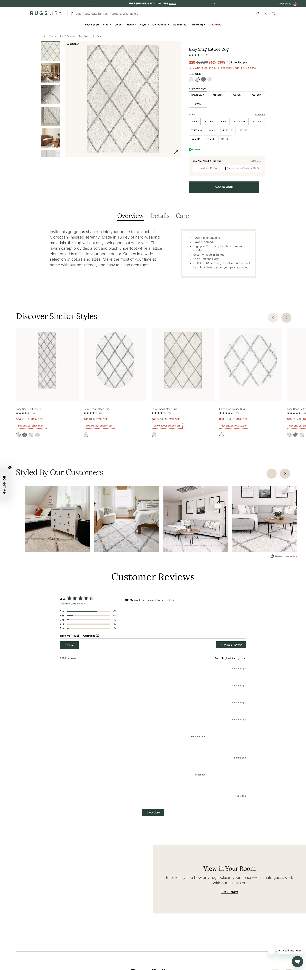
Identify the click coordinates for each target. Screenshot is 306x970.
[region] (185, 618)
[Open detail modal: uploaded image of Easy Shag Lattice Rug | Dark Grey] (126, 519)
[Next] (285, 474)
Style (143, 24)
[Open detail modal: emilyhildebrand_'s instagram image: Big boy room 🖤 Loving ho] (57, 519)
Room (130, 24)
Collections (159, 24)
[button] (199, 54)
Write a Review (234, 645)
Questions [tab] (91, 636)
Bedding (197, 24)
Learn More (256, 161)
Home (44, 36)
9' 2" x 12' (228, 130)
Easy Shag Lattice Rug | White (86, 685)
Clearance (215, 24)
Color (118, 24)
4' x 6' (223, 121)
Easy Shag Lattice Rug (90, 36)
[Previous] (272, 474)
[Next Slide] (243, 618)
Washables (179, 24)
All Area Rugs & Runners (63, 36)
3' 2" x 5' (209, 121)
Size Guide (260, 114)
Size (106, 24)
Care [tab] (182, 216)
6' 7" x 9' (257, 121)
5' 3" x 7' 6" (240, 121)
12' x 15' (210, 139)
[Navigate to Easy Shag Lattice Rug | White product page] (47, 361)
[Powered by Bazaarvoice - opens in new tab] (284, 556)
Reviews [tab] (69, 636)
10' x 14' (195, 139)
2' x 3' (194, 121)
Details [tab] (159, 216)
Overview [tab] (130, 216)
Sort (217, 658)
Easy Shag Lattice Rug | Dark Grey (88, 807)
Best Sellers (92, 24)
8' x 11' (212, 130)
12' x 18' (225, 139)
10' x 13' (244, 130)
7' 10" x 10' (197, 130)
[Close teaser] (10, 467)
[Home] (46, 14)
